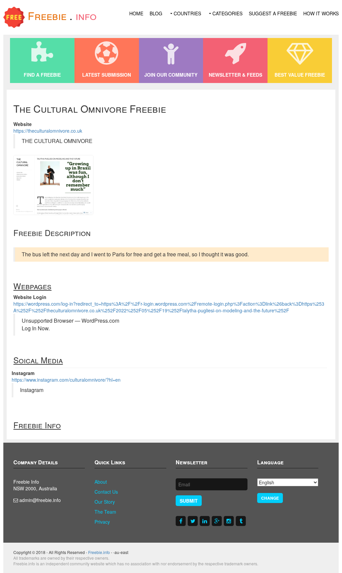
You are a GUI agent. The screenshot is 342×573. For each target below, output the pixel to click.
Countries (187, 13)
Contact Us (106, 491)
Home (136, 13)
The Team (105, 511)
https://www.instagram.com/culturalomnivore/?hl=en (66, 379)
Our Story (105, 501)
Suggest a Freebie (273, 13)
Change (270, 498)
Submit (189, 500)
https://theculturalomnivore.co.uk (47, 130)
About (101, 481)
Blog (156, 13)
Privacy (102, 521)
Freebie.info (99, 552)
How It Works (321, 13)
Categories (227, 13)
